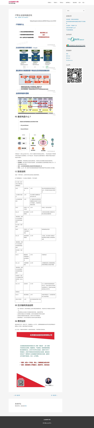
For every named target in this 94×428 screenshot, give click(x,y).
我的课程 (75, 2)
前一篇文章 (16, 395)
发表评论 (26, 17)
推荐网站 (68, 2)
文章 (23, 17)
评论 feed (68, 58)
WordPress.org (69, 60)
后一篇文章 (54, 395)
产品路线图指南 (69, 29)
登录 (80, 2)
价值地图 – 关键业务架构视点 (72, 19)
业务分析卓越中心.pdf (70, 27)
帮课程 (49, 2)
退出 (83, 2)
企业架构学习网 (13, 2)
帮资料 (55, 2)
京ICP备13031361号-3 (47, 423)
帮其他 (61, 2)
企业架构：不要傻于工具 (71, 25)
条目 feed (68, 56)
